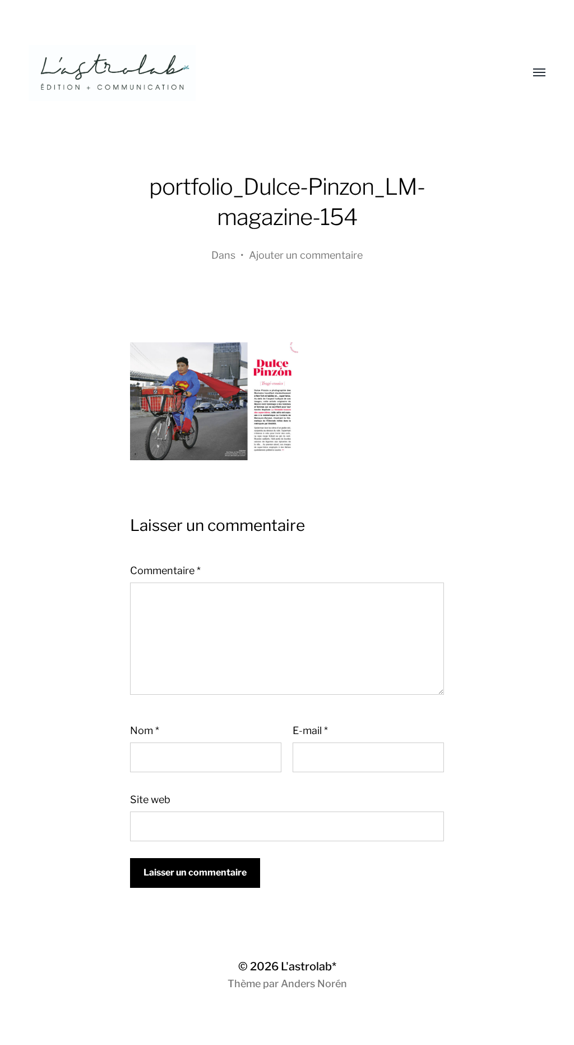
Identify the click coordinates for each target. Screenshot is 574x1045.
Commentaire (165, 570)
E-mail (310, 730)
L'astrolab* (308, 966)
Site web (150, 799)
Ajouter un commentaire (306, 255)
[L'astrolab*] (265, 73)
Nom (144, 730)
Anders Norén (314, 983)
